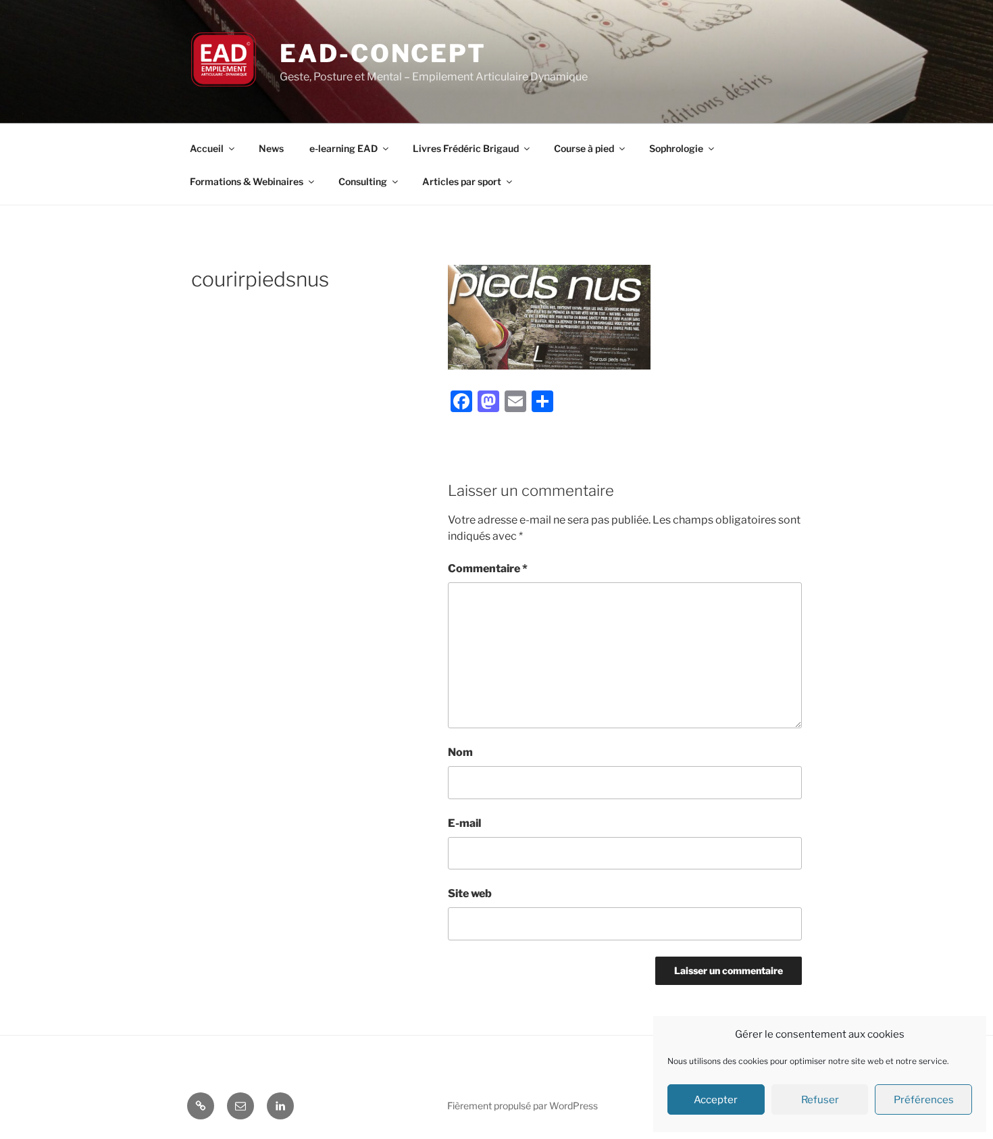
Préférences (924, 1100)
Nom (460, 752)
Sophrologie (676, 148)
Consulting (362, 181)
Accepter (716, 1100)
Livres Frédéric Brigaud (466, 148)
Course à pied (584, 148)
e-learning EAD (343, 148)
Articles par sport (461, 181)
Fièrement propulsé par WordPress (522, 1105)
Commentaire (488, 568)
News (271, 148)
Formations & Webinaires (246, 181)
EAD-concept (383, 53)
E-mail (464, 823)
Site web (470, 893)
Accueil (207, 148)
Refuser (820, 1100)
